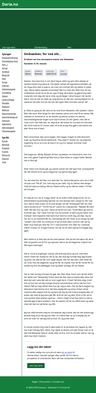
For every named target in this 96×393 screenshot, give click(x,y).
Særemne (6, 124)
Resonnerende (9, 113)
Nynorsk (6, 155)
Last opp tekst (8, 47)
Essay (4, 82)
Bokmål (5, 144)
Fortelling (6, 92)
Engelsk (5, 148)
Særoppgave (8, 127)
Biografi (6, 75)
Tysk (4, 162)
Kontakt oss (58, 381)
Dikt (69, 47)
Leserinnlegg (8, 99)
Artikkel (5, 71)
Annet (5, 68)
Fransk (5, 151)
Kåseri (5, 96)
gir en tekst (67, 352)
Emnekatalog (41, 47)
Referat (5, 110)
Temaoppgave (8, 131)
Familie (63, 73)
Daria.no (10, 4)
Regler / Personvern (41, 381)
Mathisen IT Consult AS (59, 387)
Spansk (5, 158)
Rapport (6, 106)
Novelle (5, 103)
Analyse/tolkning (10, 57)
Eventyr (5, 85)
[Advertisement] (48, 27)
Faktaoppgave (8, 89)
